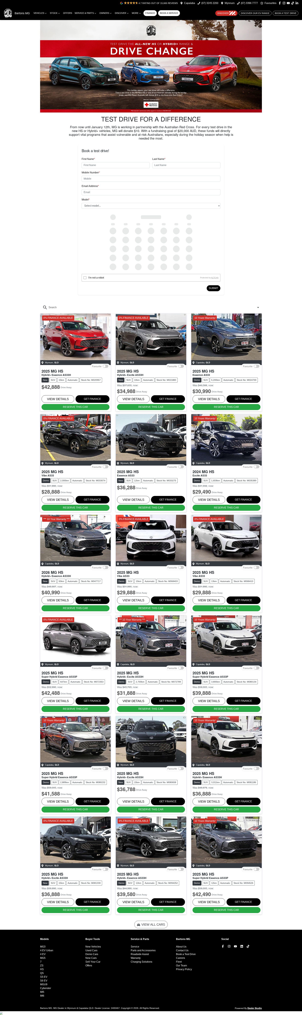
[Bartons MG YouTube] (289, 3)
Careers (180, 958)
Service (135, 946)
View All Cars (153, 924)
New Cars (91, 958)
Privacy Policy (184, 969)
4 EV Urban (46, 950)
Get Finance (92, 399)
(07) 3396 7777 (249, 3)
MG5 (42, 958)
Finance (150, 13)
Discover (120, 13)
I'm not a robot (96, 277)
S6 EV (43, 980)
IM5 (42, 992)
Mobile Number (91, 172)
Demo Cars (91, 954)
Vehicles (39, 13)
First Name (88, 159)
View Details (58, 399)
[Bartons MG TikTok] (248, 946)
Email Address (90, 186)
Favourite (96, 366)
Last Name (158, 159)
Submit (213, 288)
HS (42, 969)
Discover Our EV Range (255, 13)
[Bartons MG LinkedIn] (297, 3)
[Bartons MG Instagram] (284, 3)
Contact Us (182, 950)
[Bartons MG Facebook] (280, 3)
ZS (41, 965)
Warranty (136, 958)
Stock (53, 13)
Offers (67, 13)
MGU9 (43, 984)
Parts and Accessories (143, 950)
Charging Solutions (141, 961)
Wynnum (230, 3)
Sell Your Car (92, 961)
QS (42, 973)
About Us (181, 946)
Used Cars (91, 950)
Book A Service (169, 13)
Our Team (181, 965)
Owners (104, 13)
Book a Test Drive (285, 13)
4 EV (43, 954)
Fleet (179, 961)
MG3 (42, 946)
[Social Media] (293, 3)
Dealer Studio (254, 1008)
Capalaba (189, 3)
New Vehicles (93, 946)
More (135, 13)
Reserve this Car (75, 407)
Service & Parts (84, 13)
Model (85, 199)
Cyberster (45, 988)
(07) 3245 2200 (209, 3)
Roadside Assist (140, 954)
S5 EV (43, 977)
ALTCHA (214, 278)
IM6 (42, 995)
